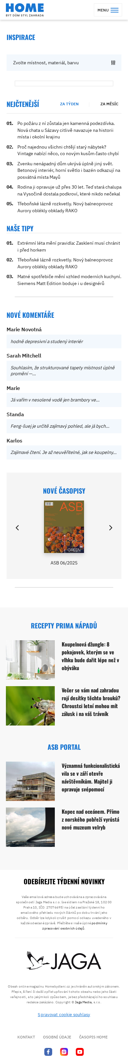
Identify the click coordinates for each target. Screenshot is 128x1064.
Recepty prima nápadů (64, 625)
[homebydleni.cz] (25, 9)
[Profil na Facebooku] (48, 1051)
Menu (103, 10)
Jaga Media (83, 1002)
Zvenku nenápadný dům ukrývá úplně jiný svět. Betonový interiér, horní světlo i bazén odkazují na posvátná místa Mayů (68, 170)
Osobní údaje (57, 1036)
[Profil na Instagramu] (64, 1051)
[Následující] (110, 527)
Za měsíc (109, 103)
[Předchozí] (17, 527)
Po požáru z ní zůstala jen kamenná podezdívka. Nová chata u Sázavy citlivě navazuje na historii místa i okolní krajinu (66, 130)
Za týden (69, 103)
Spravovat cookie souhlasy (64, 1014)
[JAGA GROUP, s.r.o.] (64, 961)
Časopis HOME (93, 1036)
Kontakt (26, 1036)
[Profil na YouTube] (80, 1051)
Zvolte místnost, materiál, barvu (46, 63)
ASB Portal (64, 747)
